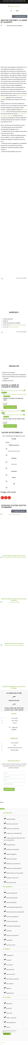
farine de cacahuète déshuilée (18, 325)
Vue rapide (7, 396)
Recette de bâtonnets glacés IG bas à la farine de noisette (14, 599)
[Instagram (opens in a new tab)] (15, 2)
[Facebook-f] (14, 755)
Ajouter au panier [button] (10, 407)
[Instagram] (8, 755)
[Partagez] (3, 1042)
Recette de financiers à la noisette (14, 643)
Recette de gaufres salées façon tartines (14, 556)
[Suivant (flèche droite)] (1, 1044)
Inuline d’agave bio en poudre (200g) (14, 419)
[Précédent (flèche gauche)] (0, 1044)
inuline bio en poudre (13, 327)
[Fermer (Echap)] (4, 1042)
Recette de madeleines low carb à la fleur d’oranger (14, 687)
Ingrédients (5, 402)
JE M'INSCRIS (9, 789)
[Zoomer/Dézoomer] (0, 1042)
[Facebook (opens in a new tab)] (13, 2)
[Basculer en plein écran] (1, 1042)
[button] (2, 497)
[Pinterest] (20, 755)
